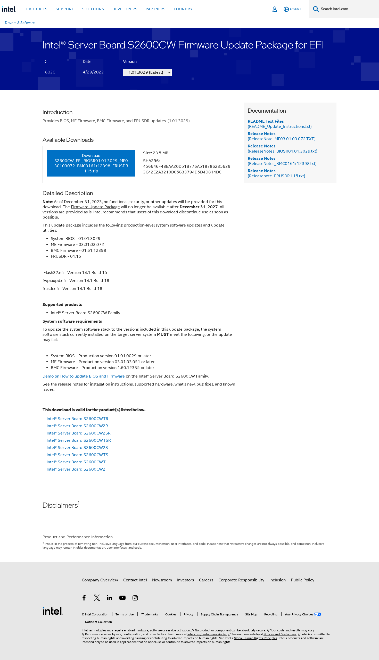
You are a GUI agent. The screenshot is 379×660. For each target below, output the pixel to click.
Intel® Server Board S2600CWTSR (79, 440)
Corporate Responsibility (241, 580)
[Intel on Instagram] (135, 598)
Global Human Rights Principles (255, 638)
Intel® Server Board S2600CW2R (77, 426)
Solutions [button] (93, 9)
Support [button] (65, 9)
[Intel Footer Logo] (53, 610)
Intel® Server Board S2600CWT (76, 462)
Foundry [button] (183, 9)
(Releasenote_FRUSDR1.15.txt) (276, 173)
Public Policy (302, 580)
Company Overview (100, 580)
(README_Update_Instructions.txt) (280, 124)
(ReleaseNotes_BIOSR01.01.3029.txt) (282, 149)
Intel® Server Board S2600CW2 (76, 469)
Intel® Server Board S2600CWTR (77, 418)
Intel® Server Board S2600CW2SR (79, 433)
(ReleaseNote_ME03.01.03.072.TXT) (282, 136)
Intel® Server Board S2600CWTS (77, 454)
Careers (206, 580)
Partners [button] (156, 9)
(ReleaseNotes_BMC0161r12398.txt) (282, 161)
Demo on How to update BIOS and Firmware (84, 376)
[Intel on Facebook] (84, 598)
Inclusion (277, 580)
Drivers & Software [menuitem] (20, 22)
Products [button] (36, 9)
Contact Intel (135, 580)
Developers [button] (124, 9)
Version (130, 61)
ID (44, 61)
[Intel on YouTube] (122, 598)
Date (87, 61)
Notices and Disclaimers (279, 634)
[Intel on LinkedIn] (109, 598)
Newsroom (162, 580)
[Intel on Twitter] (97, 598)
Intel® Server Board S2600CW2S (77, 447)
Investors (185, 580)
